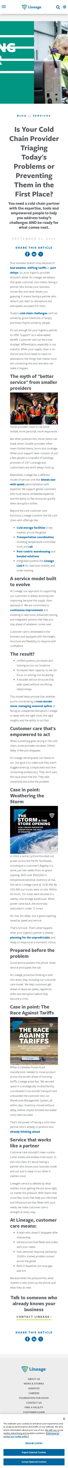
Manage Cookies (34, 1442)
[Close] (64, 1418)
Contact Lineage (33, 1317)
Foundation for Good (34, 1398)
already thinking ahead (25, 1132)
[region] (34, 1441)
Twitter (40, 254)
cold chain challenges (33, 313)
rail (30, 547)
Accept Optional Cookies (34, 1461)
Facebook (27, 254)
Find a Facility (34, 1407)
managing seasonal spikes (35, 706)
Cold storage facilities (31, 528)
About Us (34, 1379)
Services (34, 1388)
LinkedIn (34, 254)
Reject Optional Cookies (34, 1452)
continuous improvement (26, 610)
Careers (34, 1393)
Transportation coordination (35, 537)
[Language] (64, 7)
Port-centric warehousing (33, 551)
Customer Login (34, 1412)
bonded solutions (28, 556)
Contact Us (34, 1402)
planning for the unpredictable (30, 937)
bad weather (18, 268)
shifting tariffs (36, 268)
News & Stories (34, 1383)
